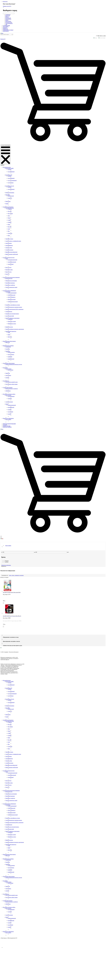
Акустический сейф (9, 315)
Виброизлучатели (9, 326)
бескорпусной (11, 195)
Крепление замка (9, 269)
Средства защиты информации (9, 290)
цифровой (10, 356)
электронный (10, 264)
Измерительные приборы (8, 345)
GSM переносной (11, 295)
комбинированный (12, 405)
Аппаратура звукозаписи (8, 206)
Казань (6, 20)
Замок (6, 258)
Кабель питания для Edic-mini (11, 254)
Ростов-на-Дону (8, 22)
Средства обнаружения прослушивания (11, 277)
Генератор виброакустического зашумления (14, 329)
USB (9, 332)
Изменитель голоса (12, 323)
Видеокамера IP (8, 174)
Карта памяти (8, 419)
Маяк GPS (7, 342)
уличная (9, 169)
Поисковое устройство (10, 285)
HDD (9, 334)
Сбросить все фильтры (6, 565)
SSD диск (10, 336)
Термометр (7, 351)
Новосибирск (8, 21)
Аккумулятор (8, 375)
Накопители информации (8, 418)
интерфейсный (11, 407)
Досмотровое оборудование (9, 363)
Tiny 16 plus (10, 213)
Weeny (9, 217)
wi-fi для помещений (12, 180)
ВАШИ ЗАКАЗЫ (6, 425)
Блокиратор (7, 291)
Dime (9, 224)
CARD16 (10, 209)
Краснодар (7, 15)
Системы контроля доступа (8, 257)
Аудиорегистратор (9, 249)
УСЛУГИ (5, 424)
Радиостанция (8, 368)
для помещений (11, 171)
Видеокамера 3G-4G (9, 185)
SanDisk (6, 562)
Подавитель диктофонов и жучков (12, 304)
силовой (9, 409)
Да (10, 6)
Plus (9, 231)
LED (9, 228)
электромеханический (12, 259)
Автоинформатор (9, 245)
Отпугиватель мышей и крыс (11, 382)
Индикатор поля (8, 278)
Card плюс (10, 233)
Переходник (7, 201)
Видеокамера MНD (9, 168)
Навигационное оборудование (9, 341)
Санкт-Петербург (9, 23)
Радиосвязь (5, 367)
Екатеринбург (8, 19)
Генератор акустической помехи (12, 313)
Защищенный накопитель (10, 331)
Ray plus (9, 226)
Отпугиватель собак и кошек (11, 384)
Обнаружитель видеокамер (11, 280)
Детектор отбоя (8, 247)
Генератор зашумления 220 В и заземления (14, 309)
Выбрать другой (6, 6)
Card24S (9, 222)
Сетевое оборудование (7, 387)
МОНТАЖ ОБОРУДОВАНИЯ (9, 423)
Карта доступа (8, 271)
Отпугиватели (6, 380)
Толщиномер (8, 346)
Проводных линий (12, 321)
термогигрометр (11, 352)
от (2, 552)
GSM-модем (7, 390)
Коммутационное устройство (11, 388)
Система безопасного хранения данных (13, 307)
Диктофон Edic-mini (9, 208)
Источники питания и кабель (9, 394)
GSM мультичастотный (13, 301)
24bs (9, 215)
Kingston (7, 560)
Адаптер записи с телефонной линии (13, 241)
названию (17, 575)
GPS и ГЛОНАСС (11, 297)
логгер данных (11, 354)
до (34, 552)
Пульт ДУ (7, 274)
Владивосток (8, 17)
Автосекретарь (8, 243)
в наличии (21, 575)
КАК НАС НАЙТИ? (7, 427)
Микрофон (7, 194)
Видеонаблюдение (7, 167)
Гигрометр (7, 348)
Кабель (6, 404)
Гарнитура (7, 373)
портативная (10, 369)
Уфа (6, 24)
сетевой (9, 413)
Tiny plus (9, 211)
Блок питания (8, 395)
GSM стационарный (12, 292)
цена (10, 575)
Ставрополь (7, 14)
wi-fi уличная (10, 182)
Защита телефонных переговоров (12, 318)
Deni (9, 235)
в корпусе (10, 198)
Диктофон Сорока (9, 238)
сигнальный (10, 411)
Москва (7, 16)
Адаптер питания (9, 401)
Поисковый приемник (10, 282)
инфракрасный (11, 358)
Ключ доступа (8, 267)
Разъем (6, 203)
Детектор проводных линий (11, 287)
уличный (10, 398)
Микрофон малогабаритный (11, 252)
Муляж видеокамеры (9, 192)
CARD (9, 220)
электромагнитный (12, 261)
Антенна (7, 377)
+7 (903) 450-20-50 (6, 940)
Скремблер (10, 319)
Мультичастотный (11, 299)
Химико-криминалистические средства (13, 364)
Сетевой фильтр (8, 311)
